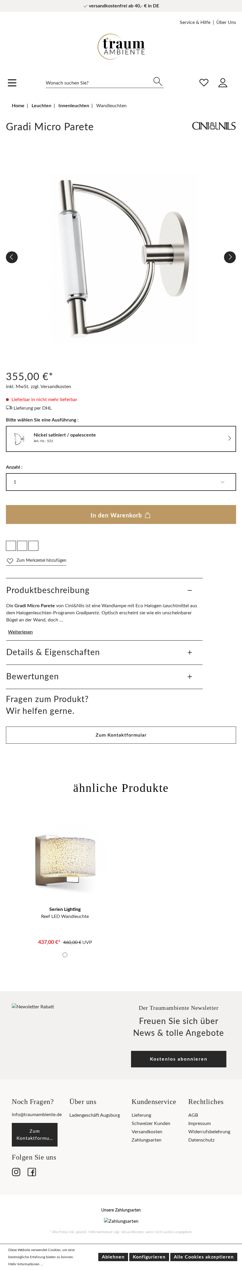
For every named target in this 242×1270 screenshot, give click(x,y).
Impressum (199, 1123)
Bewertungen (32, 677)
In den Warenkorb (117, 516)
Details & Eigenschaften (53, 652)
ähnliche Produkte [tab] (121, 787)
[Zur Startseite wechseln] (121, 42)
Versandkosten (147, 1131)
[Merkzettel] (204, 82)
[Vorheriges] (12, 257)
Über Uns (226, 22)
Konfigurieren (149, 1257)
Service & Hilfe (195, 22)
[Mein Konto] (223, 82)
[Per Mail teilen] (22, 546)
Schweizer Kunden (151, 1123)
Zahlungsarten (146, 1140)
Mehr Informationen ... (25, 1264)
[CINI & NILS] (214, 128)
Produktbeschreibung (48, 590)
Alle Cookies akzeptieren (204, 1257)
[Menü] (12, 83)
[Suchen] (158, 81)
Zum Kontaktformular (121, 735)
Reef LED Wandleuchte (65, 916)
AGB (193, 1115)
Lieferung (141, 1115)
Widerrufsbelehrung (209, 1131)
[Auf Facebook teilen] (11, 546)
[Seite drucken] (33, 546)
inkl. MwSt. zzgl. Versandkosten (38, 386)
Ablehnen (113, 1257)
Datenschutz (201, 1140)
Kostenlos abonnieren (178, 1059)
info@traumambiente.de (37, 1114)
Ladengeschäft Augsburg (94, 1115)
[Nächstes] (230, 257)
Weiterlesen (20, 632)
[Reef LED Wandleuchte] (65, 861)
